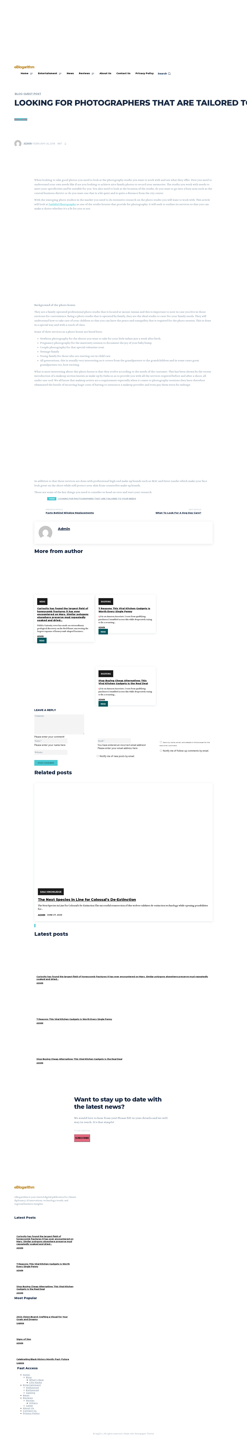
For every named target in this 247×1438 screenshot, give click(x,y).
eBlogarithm (24, 1187)
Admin (28, 143)
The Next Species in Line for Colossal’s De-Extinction (87, 899)
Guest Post (32, 94)
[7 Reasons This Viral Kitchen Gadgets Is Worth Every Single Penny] (126, 579)
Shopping (106, 601)
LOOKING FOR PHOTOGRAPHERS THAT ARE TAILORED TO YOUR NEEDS (97, 498)
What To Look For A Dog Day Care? (178, 513)
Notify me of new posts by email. (117, 756)
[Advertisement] (123, 235)
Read (41, 640)
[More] (119, 168)
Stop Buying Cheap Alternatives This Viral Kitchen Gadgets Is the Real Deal (123, 682)
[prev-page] (34, 925)
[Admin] (18, 143)
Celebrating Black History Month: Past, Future (42, 1359)
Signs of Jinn (23, 1339)
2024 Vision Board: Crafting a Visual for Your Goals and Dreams (42, 1318)
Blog (19, 94)
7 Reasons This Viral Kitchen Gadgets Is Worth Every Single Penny (124, 610)
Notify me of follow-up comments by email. (186, 750)
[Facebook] (15, 1211)
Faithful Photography (62, 204)
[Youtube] (26, 1211)
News (42, 601)
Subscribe (82, 1138)
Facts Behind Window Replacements (70, 513)
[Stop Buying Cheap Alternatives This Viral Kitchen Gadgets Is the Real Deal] (126, 651)
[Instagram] (20, 1211)
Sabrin (20, 1323)
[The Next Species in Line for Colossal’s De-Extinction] (123, 836)
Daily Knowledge (50, 891)
